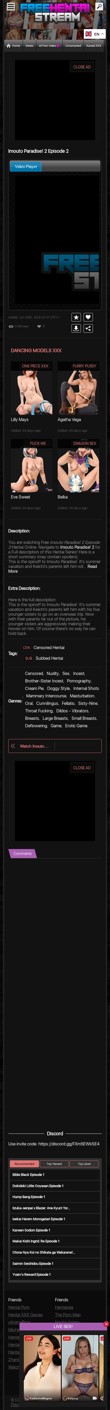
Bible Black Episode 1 (28, 1175)
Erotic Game (76, 725)
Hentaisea (64, 1307)
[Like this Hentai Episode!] (88, 317)
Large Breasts (55, 718)
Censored (34, 673)
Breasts (32, 718)
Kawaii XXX (94, 46)
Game (56, 725)
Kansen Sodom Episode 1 (31, 1230)
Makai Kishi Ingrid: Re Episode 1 (36, 1241)
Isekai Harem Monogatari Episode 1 (39, 1219)
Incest (78, 673)
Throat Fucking (39, 710)
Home (16, 46)
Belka (63, 497)
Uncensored (73, 46)
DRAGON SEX (84, 443)
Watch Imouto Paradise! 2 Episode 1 (34, 746)
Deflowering (36, 725)
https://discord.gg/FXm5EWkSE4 (69, 1143)
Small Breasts (84, 718)
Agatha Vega (69, 419)
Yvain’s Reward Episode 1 (32, 1274)
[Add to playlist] (76, 317)
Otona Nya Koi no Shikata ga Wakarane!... (44, 1252)
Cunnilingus (47, 703)
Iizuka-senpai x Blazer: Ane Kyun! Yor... (41, 1208)
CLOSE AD (82, 67)
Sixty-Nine (87, 703)
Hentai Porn (19, 1307)
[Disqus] (55, 925)
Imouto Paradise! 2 (77, 547)
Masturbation (82, 695)
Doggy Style (58, 688)
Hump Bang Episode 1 (29, 1197)
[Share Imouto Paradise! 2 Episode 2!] (88, 328)
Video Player (26, 166)
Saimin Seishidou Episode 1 (33, 1264)
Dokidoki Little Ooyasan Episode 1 (38, 1186)
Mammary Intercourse (46, 695)
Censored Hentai (49, 647)
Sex (65, 673)
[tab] (25, 167)
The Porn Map (68, 1314)
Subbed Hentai (49, 658)
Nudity (53, 673)
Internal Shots (86, 688)
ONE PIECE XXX (35, 366)
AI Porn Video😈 (49, 46)
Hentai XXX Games (25, 1314)
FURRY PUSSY (84, 366)
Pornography (79, 681)
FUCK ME (38, 443)
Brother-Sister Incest (44, 681)
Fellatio (68, 703)
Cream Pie (34, 688)
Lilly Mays (20, 419)
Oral (29, 703)
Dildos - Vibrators (72, 710)
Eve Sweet (20, 497)
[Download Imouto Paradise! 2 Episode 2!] (76, 328)
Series (29, 46)
